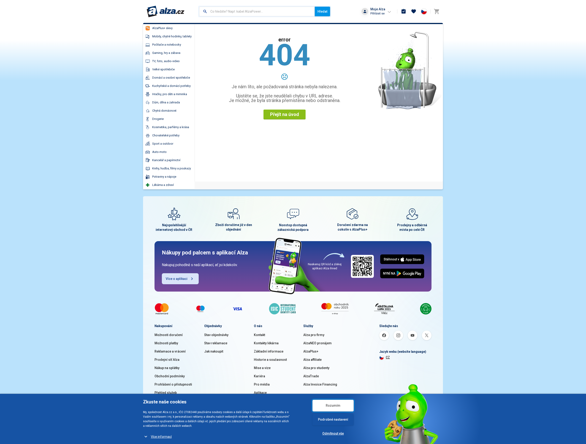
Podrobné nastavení (333, 419)
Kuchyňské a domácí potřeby (171, 86)
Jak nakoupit (213, 351)
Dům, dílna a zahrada (166, 102)
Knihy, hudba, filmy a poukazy (171, 168)
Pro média (262, 384)
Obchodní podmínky (170, 376)
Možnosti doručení (169, 335)
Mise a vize (262, 368)
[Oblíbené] (413, 11)
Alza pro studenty (316, 368)
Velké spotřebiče (163, 69)
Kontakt (259, 335)
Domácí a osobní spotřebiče (171, 77)
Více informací (161, 436)
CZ (388, 357)
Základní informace (268, 351)
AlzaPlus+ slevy (162, 28)
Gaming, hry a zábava (166, 53)
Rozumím (333, 405)
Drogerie (158, 119)
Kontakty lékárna (266, 343)
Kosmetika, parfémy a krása (170, 127)
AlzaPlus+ (310, 351)
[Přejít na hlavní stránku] (165, 11)
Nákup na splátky (167, 368)
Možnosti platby (166, 343)
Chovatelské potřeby (165, 135)
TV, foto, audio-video (166, 61)
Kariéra (259, 376)
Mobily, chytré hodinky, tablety (172, 36)
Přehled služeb (166, 392)
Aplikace (260, 392)
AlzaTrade (311, 376)
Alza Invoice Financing (320, 384)
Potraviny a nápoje (164, 176)
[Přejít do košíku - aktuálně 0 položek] (436, 11)
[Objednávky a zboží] (403, 11)
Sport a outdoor (162, 143)
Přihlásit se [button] (377, 13)
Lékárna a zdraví (163, 185)
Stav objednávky (216, 335)
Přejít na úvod (284, 114)
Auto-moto (159, 152)
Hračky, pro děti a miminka (169, 94)
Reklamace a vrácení (170, 351)
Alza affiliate (312, 359)
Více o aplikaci (176, 279)
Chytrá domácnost (164, 110)
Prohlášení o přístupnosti (173, 384)
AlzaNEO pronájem (317, 343)
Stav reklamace (215, 343)
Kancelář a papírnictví (166, 160)
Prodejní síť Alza (167, 359)
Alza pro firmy (313, 335)
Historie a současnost (270, 359)
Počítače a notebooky (166, 44)
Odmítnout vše (333, 433)
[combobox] (257, 11)
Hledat (322, 11)
